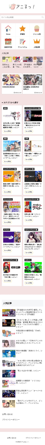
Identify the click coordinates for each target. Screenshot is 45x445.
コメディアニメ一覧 (10, 169)
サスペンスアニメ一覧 (10, 260)
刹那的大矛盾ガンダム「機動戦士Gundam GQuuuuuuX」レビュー (33, 277)
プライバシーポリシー (11, 420)
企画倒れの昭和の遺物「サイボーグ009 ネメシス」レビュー (33, 186)
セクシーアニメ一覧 (31, 229)
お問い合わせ (7, 414)
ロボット (28, 260)
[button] (43, 17)
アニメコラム (8, 199)
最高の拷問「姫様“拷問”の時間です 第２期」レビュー (11, 186)
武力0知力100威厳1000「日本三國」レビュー (10, 276)
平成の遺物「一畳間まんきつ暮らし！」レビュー (33, 154)
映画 (5, 108)
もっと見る (7, 131)
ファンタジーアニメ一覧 (32, 108)
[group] (13, 63)
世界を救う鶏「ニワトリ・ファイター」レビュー (33, 215)
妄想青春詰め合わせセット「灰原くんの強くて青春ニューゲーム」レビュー (11, 156)
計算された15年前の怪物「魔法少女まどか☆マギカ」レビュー (32, 125)
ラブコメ (6, 229)
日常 (26, 138)
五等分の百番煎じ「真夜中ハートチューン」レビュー (11, 245)
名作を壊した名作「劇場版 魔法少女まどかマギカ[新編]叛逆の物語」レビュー (11, 125)
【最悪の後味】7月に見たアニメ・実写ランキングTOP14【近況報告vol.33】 (11, 216)
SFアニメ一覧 (29, 169)
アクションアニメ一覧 (31, 199)
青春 (5, 138)
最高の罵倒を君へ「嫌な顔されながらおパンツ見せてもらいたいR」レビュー (33, 247)
